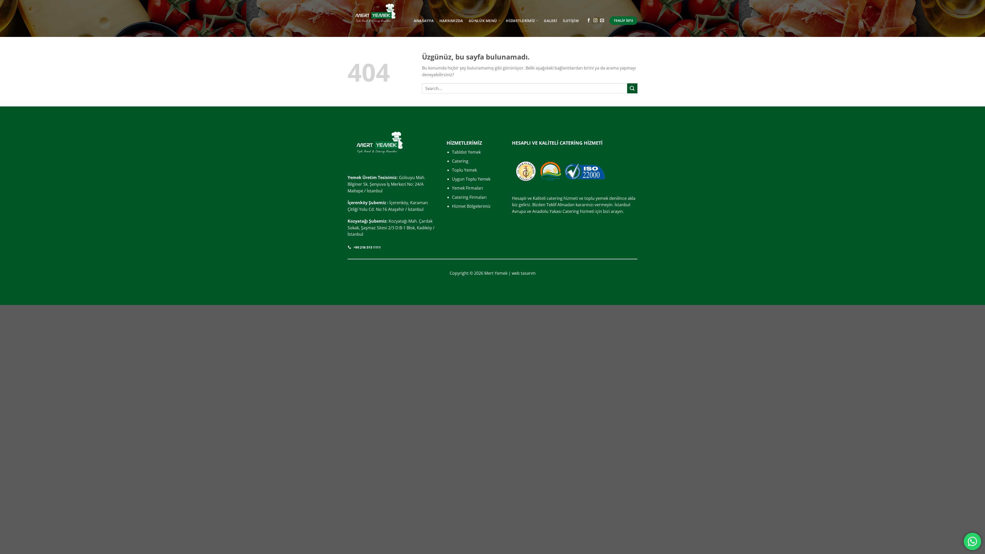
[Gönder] (632, 88)
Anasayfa (424, 20)
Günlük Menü (483, 20)
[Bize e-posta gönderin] (602, 20)
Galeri (550, 20)
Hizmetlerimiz (520, 20)
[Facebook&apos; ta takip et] (589, 20)
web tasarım (524, 273)
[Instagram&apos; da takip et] (595, 20)
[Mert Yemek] (375, 18)
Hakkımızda (451, 20)
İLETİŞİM (571, 20)
